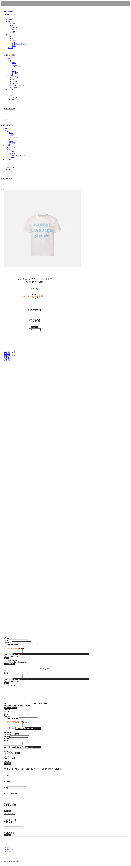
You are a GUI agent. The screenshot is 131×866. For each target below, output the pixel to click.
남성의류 (10, 34)
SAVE (6, 658)
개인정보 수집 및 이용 (11, 648)
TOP (13, 38)
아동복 (14, 46)
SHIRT (14, 40)
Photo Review (11, 660)
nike (13, 23)
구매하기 (7, 763)
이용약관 (6, 847)
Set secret (8, 732)
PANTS (14, 42)
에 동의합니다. (17, 648)
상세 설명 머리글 (9, 352)
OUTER (14, 36)
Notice (10, 20)
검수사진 (10, 48)
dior (13, 29)
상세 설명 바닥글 (9, 355)
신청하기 (7, 835)
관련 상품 (7, 360)
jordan (14, 25)
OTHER (14, 33)
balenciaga (15, 27)
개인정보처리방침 (9, 849)
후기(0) (6, 357)
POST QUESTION (10, 707)
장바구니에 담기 (10, 813)
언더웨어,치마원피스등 (19, 44)
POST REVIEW (9, 664)
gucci (13, 31)
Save (17, 734)
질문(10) (7, 358)
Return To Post (9, 753)
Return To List (9, 734)
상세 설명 (7, 354)
